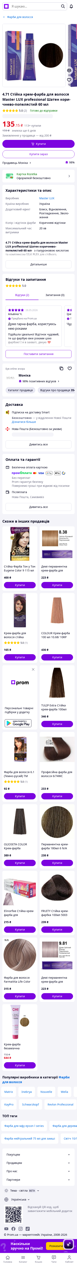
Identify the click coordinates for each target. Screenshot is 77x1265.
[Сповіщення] (71, 6)
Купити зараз (38, 154)
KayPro (8, 1104)
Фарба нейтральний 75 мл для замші (29, 1138)
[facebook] (13, 1228)
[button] (38, 144)
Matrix (8, 1092)
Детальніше (38, 264)
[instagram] (20, 1228)
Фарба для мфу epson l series (24, 1126)
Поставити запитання (39, 354)
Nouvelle (46, 1092)
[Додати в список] (69, 80)
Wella (64, 1092)
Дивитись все (38, 444)
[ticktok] (27, 1228)
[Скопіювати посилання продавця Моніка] (61, 368)
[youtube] (6, 1228)
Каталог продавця (20, 390)
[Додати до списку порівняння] (69, 70)
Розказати (56, 1246)
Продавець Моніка (15, 163)
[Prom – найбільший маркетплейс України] (6, 6)
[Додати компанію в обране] (69, 368)
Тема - (19, 1190)
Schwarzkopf (30, 1104)
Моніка (25, 375)
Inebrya (27, 1092)
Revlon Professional (60, 1104)
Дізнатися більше (24, 422)
